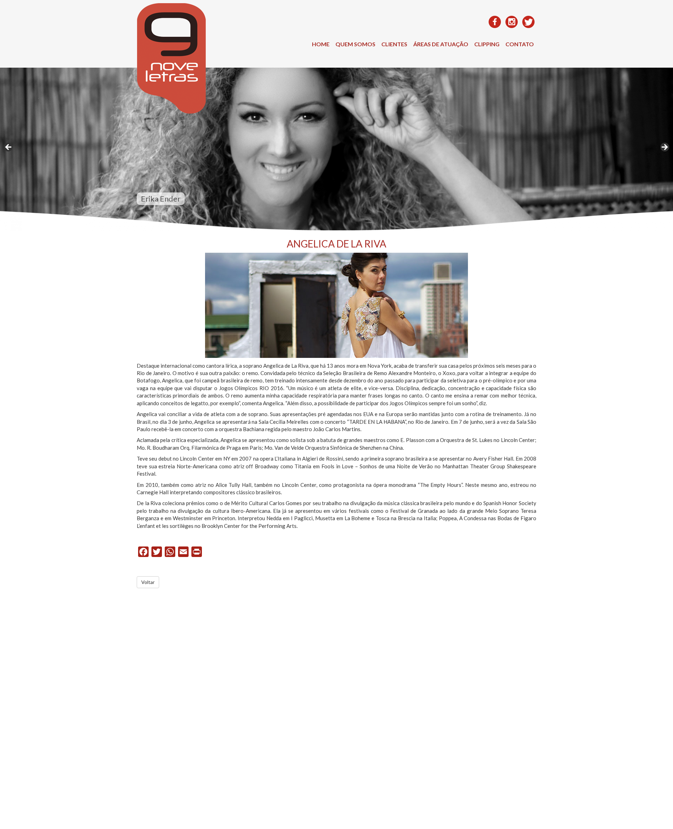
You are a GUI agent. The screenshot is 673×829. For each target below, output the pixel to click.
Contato (519, 44)
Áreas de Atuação (440, 44)
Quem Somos (355, 44)
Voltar (148, 582)
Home (320, 44)
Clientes (394, 44)
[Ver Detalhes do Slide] (336, 149)
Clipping (486, 44)
